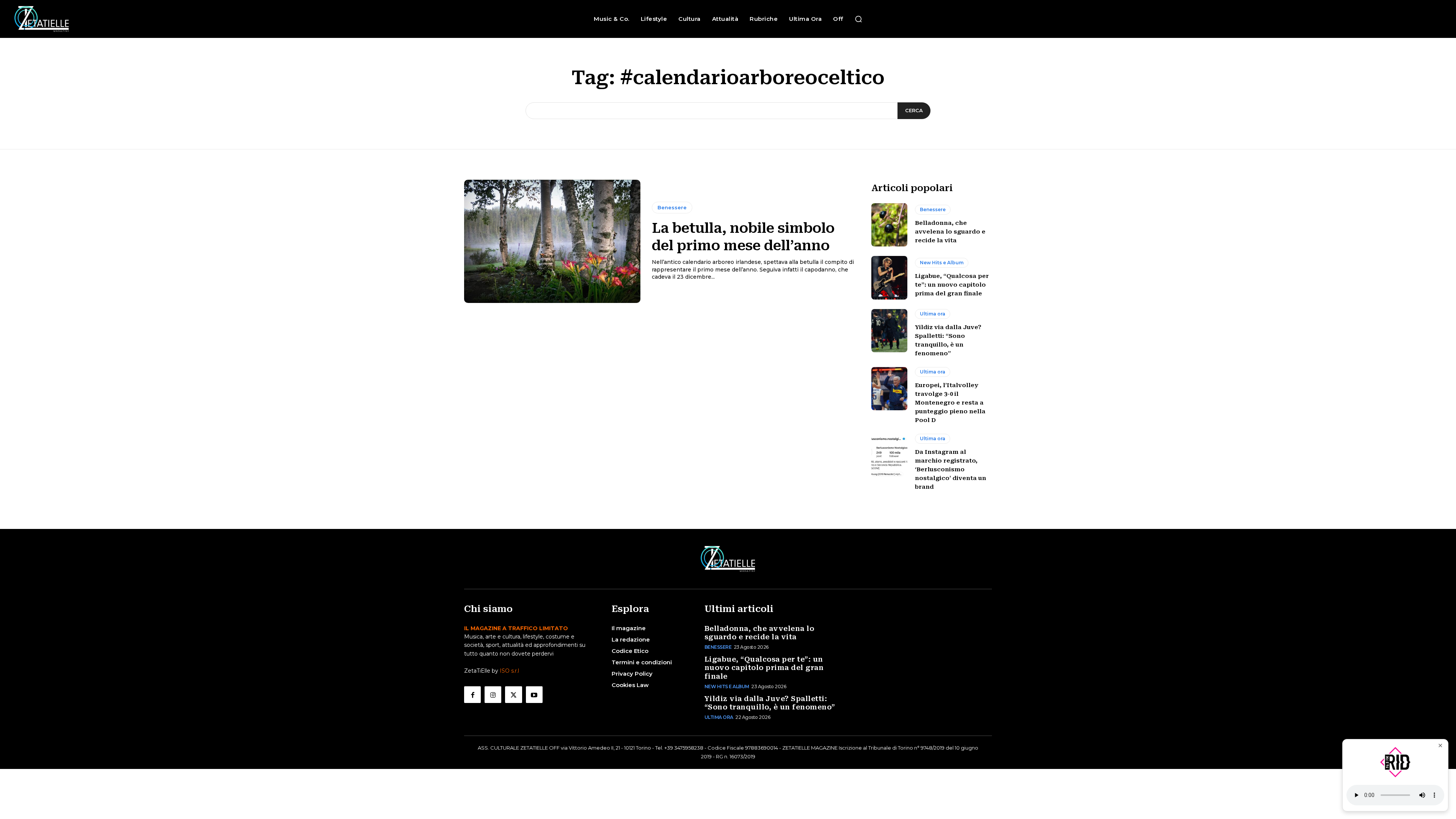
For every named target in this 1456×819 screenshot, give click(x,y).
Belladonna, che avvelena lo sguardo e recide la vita (950, 232)
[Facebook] (472, 694)
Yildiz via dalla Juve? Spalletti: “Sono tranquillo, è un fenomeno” (769, 703)
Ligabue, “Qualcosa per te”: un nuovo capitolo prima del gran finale (952, 285)
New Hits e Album (941, 262)
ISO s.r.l (509, 670)
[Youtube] (534, 694)
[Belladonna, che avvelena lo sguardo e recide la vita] (889, 224)
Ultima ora (932, 314)
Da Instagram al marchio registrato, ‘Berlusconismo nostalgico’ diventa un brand (950, 469)
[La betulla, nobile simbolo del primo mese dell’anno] (552, 241)
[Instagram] (493, 694)
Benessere (672, 207)
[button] (858, 19)
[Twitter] (513, 694)
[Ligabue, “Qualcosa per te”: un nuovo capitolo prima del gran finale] (889, 277)
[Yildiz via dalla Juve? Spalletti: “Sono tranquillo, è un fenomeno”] (889, 330)
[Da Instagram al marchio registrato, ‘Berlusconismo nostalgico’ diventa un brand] (889, 455)
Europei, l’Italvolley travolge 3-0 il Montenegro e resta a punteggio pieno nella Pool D (950, 403)
